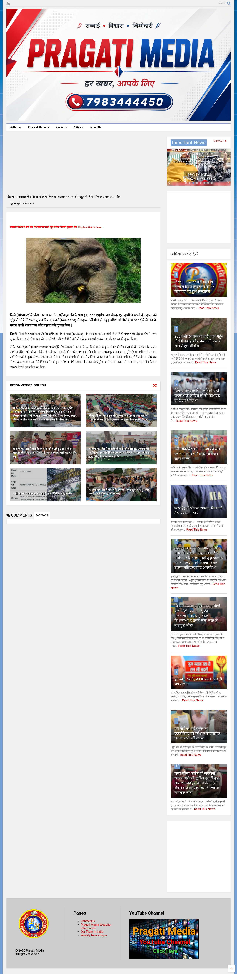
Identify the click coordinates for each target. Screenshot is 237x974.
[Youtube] (8, 3)
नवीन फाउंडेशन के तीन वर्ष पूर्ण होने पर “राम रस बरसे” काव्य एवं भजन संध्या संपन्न (197, 454)
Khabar (60, 127)
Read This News (199, 174)
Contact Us (88, 921)
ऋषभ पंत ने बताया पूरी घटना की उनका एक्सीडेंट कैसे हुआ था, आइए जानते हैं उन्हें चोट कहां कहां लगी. (199, 150)
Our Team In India (92, 931)
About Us (95, 127)
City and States (37, 127)
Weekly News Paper (94, 935)
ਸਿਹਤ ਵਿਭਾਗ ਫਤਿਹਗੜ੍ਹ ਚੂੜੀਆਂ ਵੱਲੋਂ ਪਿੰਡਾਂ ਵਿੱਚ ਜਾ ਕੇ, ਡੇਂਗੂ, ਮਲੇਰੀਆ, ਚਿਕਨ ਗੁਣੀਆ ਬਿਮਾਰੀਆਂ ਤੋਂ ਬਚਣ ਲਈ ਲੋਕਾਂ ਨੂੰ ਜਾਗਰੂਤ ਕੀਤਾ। (197, 616)
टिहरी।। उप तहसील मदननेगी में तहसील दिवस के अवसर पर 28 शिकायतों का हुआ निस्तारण (195, 287)
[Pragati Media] (118, 119)
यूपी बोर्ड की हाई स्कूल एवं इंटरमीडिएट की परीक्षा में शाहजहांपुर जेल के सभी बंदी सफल (197, 733)
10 (177, 766)
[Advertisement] (83, 162)
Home (17, 127)
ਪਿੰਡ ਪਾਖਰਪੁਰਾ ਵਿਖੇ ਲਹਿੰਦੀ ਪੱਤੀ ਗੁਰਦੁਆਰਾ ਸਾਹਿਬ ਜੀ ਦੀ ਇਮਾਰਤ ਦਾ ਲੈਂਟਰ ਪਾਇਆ (197, 395)
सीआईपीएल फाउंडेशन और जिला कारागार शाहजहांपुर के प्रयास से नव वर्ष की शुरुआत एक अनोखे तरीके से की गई (118, 417)
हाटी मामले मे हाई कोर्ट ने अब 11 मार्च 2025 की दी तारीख (43, 493)
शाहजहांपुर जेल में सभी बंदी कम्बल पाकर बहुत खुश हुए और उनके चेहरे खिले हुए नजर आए (119, 491)
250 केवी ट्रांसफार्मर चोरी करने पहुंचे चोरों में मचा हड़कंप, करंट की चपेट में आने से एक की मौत (198, 341)
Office (77, 127)
